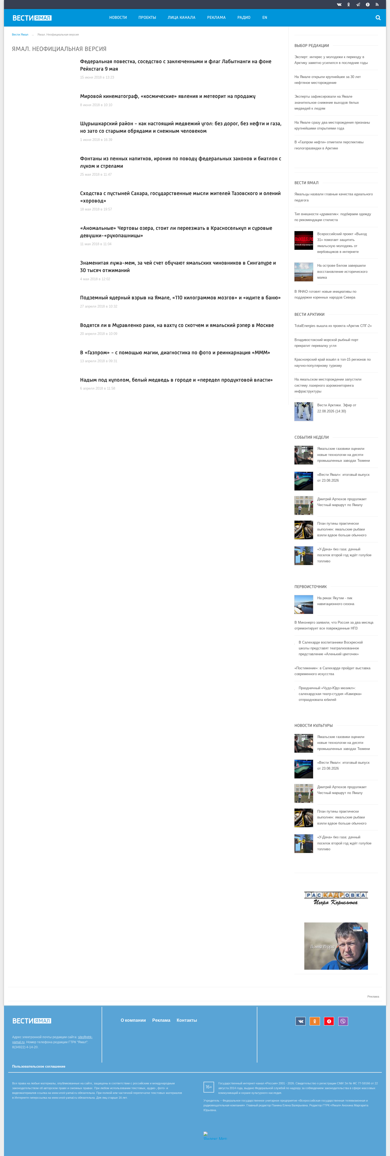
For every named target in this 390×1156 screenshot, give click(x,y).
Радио (243, 18)
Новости (118, 18)
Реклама (216, 18)
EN (264, 18)
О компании (133, 1020)
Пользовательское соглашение (38, 1066)
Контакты (187, 1020)
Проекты (147, 18)
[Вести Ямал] (33, 19)
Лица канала (182, 18)
